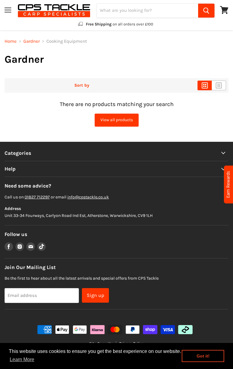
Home (11, 41)
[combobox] (147, 11)
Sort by (81, 85)
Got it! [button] (203, 356)
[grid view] (205, 85)
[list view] (219, 85)
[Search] (206, 11)
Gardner (31, 41)
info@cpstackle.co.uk (88, 197)
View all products (116, 119)
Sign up (95, 295)
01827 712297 (37, 197)
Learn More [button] (22, 359)
